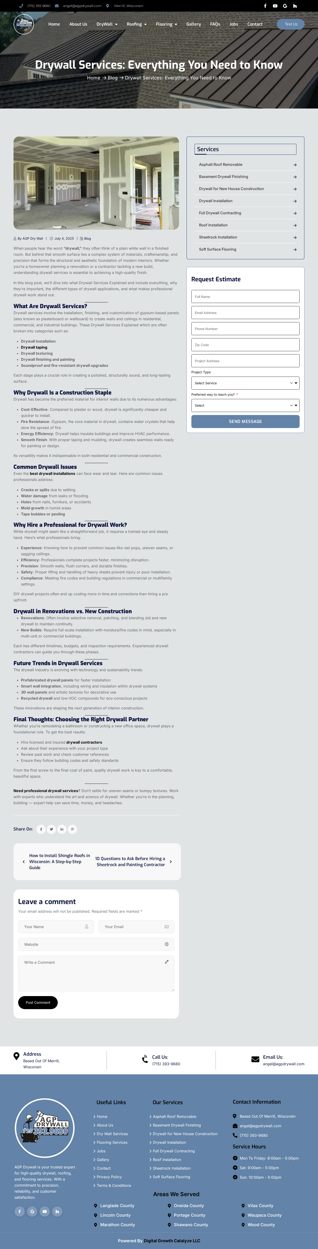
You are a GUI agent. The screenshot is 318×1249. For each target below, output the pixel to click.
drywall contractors (84, 742)
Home (54, 24)
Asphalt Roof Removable (220, 164)
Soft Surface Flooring (217, 249)
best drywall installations (52, 473)
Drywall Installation (216, 200)
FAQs (215, 24)
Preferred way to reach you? (213, 394)
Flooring (164, 24)
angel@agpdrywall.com (283, 1064)
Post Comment (38, 1002)
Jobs (234, 24)
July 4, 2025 (64, 238)
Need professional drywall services (46, 790)
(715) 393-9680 (166, 1064)
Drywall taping (34, 347)
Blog (113, 78)
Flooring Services (112, 1142)
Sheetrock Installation (218, 237)
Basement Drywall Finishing (223, 176)
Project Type (201, 372)
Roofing (134, 24)
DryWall (105, 24)
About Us (78, 24)
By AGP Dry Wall (30, 238)
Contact (255, 24)
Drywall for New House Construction (231, 188)
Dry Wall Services (112, 1133)
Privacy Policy (109, 1176)
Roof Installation (213, 225)
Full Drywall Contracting (220, 213)
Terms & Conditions (114, 1185)
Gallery (193, 24)
